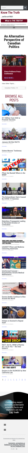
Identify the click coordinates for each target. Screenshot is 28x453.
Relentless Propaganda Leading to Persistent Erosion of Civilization (13, 223)
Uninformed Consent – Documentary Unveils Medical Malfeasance (13, 273)
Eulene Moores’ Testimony (12, 151)
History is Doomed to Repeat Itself (12, 322)
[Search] (25, 8)
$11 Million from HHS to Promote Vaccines (11, 119)
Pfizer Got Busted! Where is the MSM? (13, 174)
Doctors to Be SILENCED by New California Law (14, 372)
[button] (14, 2)
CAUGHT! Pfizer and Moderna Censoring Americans (13, 248)
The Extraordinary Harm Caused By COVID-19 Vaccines (14, 198)
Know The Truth (10, 12)
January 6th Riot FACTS (11, 142)
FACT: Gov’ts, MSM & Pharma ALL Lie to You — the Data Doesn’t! (13, 346)
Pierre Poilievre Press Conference (12, 73)
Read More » (9, 78)
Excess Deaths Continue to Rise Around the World (14, 298)
